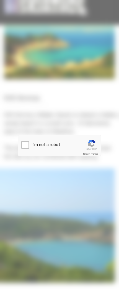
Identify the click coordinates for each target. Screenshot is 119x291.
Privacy (86, 154)
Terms (94, 154)
